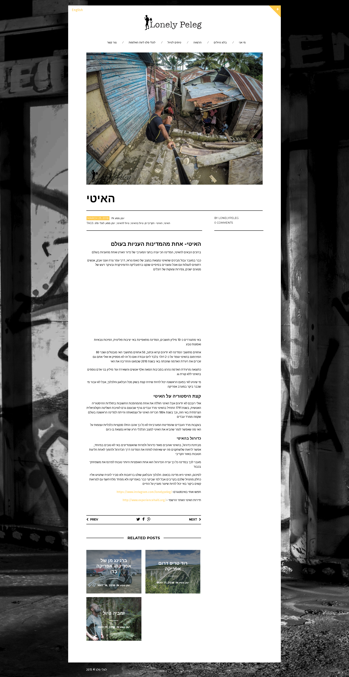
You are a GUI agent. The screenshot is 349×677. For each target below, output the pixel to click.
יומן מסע (120, 218)
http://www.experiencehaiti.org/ (144, 500)
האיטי (167, 223)
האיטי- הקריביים (154, 223)
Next (193, 519)
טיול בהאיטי (137, 223)
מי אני (242, 42)
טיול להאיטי (123, 223)
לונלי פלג (99, 223)
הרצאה (197, 42)
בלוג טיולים (220, 42)
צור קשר (112, 42)
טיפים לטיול (174, 42)
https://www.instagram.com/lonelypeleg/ (144, 492)
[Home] (174, 23)
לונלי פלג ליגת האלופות (142, 42)
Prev (94, 519)
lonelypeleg (228, 218)
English (77, 10)
